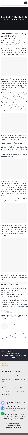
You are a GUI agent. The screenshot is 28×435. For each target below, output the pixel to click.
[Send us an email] (21, 391)
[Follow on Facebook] (16, 391)
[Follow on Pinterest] (23, 391)
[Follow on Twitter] (20, 391)
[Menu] (21, 3)
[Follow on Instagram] (18, 391)
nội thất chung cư (13, 316)
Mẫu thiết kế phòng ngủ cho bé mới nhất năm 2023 (7, 338)
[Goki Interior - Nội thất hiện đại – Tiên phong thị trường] (5, 2)
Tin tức (14, 14)
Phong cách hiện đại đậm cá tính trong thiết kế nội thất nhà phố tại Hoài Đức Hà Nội (21, 338)
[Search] (25, 2)
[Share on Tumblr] (11, 311)
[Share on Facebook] (2, 311)
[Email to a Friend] (5, 311)
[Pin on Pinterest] (8, 311)
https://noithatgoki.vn (13, 296)
